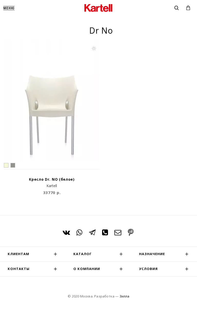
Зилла (124, 296)
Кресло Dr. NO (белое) (52, 179)
